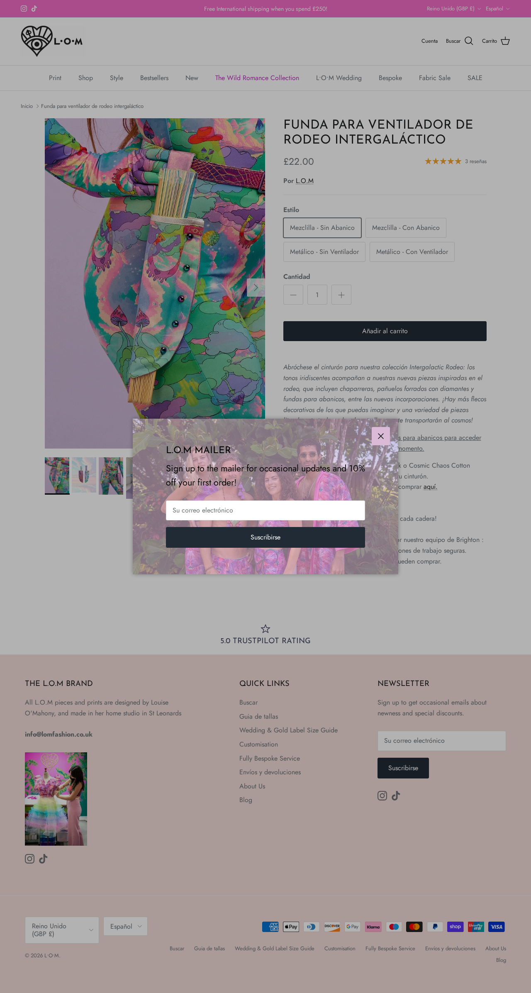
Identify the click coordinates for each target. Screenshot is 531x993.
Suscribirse (265, 537)
